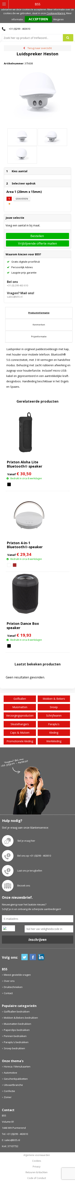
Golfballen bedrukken (17, 1011)
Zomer (8, 1097)
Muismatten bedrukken (17, 1024)
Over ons (9, 981)
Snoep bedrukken (14, 1048)
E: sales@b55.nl (11, 1140)
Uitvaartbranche (13, 1085)
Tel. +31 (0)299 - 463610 (15, 1134)
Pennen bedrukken (15, 1036)
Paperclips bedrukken (17, 1030)
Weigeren (58, 19)
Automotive (10, 1072)
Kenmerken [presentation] (39, 324)
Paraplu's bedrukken (16, 1042)
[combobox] (34, 37)
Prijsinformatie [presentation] (39, 336)
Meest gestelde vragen (17, 974)
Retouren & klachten (37, 1172)
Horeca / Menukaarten (17, 1066)
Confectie (9, 1091)
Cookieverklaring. (56, 13)
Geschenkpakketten (16, 1078)
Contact (8, 993)
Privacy (36, 1166)
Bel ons (12, 282)
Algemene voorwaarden (36, 1155)
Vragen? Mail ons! (20, 293)
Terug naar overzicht (40, 48)
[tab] (38, 313)
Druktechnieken (13, 987)
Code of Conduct (36, 1178)
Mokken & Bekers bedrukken (21, 1017)
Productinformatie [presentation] (38, 312)
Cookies (36, 1161)
